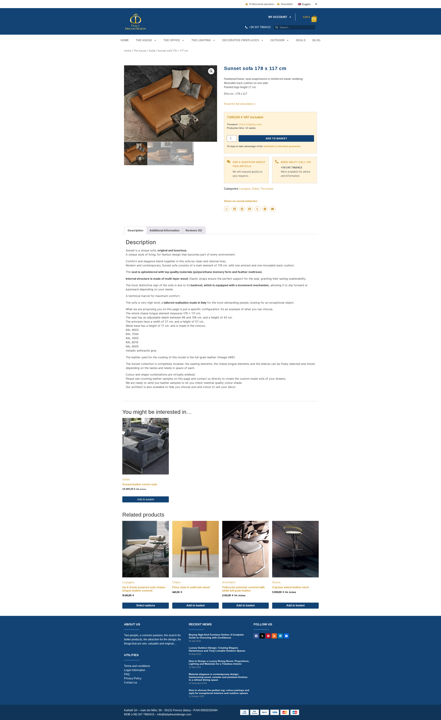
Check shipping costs (250, 124)
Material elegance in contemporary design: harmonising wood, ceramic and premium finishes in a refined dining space (218, 677)
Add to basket (276, 138)
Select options (145, 605)
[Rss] (274, 635)
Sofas (152, 50)
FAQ (127, 674)
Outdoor (277, 40)
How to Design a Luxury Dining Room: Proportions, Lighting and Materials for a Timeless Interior (219, 662)
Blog (316, 40)
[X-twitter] (262, 635)
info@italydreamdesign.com (174, 714)
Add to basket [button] (145, 499)
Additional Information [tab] (165, 230)
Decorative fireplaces (240, 40)
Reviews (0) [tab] (194, 230)
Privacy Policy (132, 678)
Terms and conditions (137, 665)
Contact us (130, 682)
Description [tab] (135, 230)
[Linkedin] (280, 635)
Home (125, 40)
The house (144, 40)
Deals (301, 40)
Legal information (134, 670)
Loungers (244, 188)
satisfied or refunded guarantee (282, 146)
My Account (277, 17)
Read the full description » (240, 103)
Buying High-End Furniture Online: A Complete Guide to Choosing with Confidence (216, 636)
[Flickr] (286, 635)
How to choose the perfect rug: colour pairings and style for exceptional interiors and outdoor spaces (219, 691)
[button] (211, 71)
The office (171, 40)
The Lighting (201, 40)
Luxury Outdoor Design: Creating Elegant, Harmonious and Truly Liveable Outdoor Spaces (217, 649)
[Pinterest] (268, 635)
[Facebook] (256, 635)
